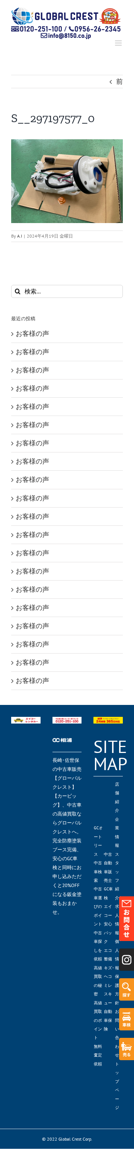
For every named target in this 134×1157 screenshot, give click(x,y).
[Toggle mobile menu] (119, 43)
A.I (19, 236)
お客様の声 (32, 333)
